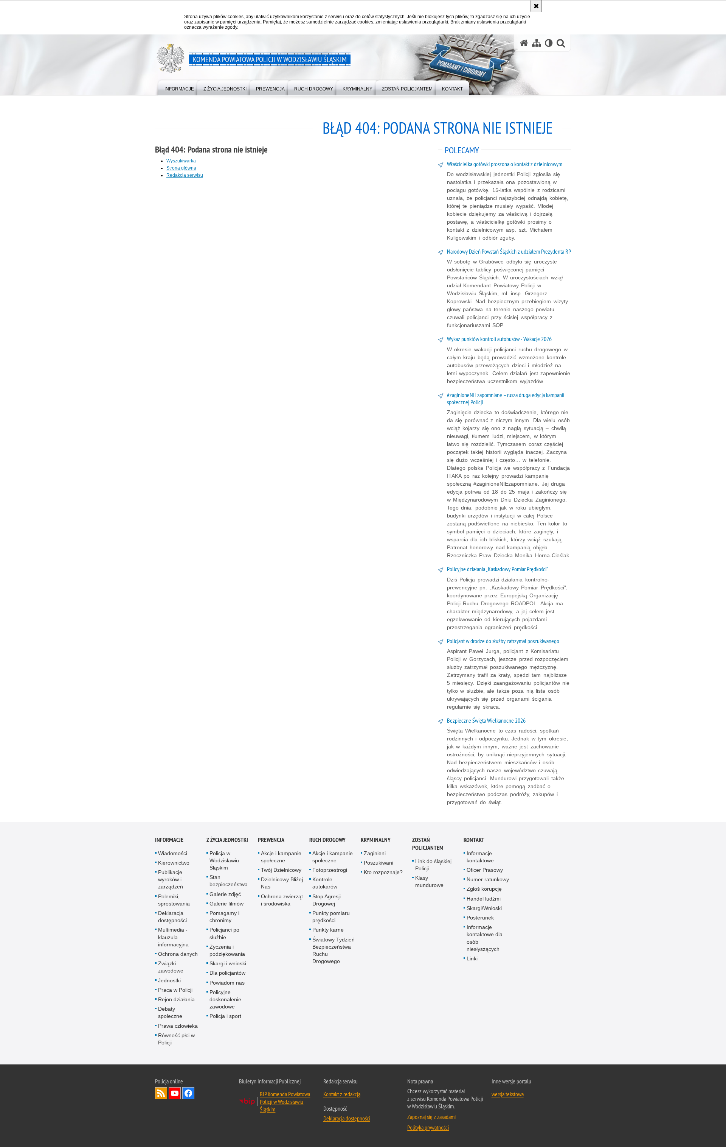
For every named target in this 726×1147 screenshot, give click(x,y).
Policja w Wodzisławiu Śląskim (224, 860)
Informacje (169, 840)
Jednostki (169, 980)
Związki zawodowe (170, 967)
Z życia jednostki (227, 840)
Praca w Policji (175, 990)
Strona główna (181, 168)
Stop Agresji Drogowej (326, 900)
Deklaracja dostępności (172, 916)
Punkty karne (328, 930)
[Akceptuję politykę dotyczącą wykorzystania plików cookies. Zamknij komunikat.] (536, 6)
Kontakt (474, 840)
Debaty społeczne (170, 1012)
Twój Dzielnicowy (281, 870)
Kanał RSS (161, 1093)
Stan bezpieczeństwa (228, 880)
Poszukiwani (378, 863)
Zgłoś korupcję (484, 889)
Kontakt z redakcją (341, 1094)
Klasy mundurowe (429, 881)
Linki (472, 958)
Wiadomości (172, 853)
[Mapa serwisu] (536, 43)
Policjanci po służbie (224, 933)
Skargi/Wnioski (484, 908)
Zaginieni (375, 853)
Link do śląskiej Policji (433, 864)
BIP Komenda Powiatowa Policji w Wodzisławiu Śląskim (285, 1101)
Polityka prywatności (428, 1127)
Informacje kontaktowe (480, 856)
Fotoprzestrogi (329, 870)
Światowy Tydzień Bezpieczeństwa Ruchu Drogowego (333, 951)
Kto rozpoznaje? (383, 872)
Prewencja (271, 840)
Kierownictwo (173, 863)
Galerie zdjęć (225, 894)
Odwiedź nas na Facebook (188, 1093)
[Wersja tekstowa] (549, 43)
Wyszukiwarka (181, 161)
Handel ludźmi (484, 899)
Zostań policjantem (428, 844)
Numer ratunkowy (488, 879)
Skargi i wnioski (227, 963)
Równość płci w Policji (176, 1039)
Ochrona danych (178, 954)
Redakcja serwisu (184, 175)
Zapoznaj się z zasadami (431, 1117)
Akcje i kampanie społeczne (281, 856)
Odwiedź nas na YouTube (175, 1093)
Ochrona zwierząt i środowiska (282, 900)
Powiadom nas (227, 983)
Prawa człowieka (178, 1026)
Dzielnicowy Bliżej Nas (282, 883)
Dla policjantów (227, 973)
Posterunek (480, 918)
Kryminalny (376, 840)
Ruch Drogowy (327, 840)
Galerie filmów (226, 904)
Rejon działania (176, 999)
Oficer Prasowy (485, 870)
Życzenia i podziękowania (227, 950)
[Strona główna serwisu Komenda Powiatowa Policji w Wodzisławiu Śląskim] (524, 43)
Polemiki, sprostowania (174, 900)
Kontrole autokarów (324, 883)
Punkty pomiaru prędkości (331, 916)
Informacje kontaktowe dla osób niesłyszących (485, 938)
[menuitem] (179, 87)
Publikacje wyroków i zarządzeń (170, 879)
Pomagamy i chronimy (224, 916)
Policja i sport (225, 1016)
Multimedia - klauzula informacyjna (173, 937)
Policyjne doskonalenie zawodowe (225, 999)
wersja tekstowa (508, 1094)
